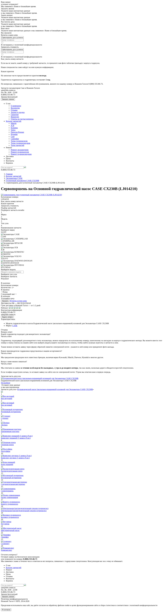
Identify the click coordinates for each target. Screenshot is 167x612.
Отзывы (14, 110)
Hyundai (14, 134)
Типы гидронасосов (19, 141)
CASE (14, 326)
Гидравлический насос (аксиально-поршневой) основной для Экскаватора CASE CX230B (55, 389)
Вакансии (15, 117)
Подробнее (5, 383)
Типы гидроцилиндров (20, 143)
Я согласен (6, 610)
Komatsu (14, 128)
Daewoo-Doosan (17, 132)
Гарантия (14, 115)
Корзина (9, 163)
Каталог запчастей (13, 121)
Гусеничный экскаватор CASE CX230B (22, 181)
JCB (12, 126)
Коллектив (15, 108)
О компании (16, 106)
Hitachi (13, 123)
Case (13, 137)
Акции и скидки (18, 112)
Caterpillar (15, 139)
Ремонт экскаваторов (19, 150)
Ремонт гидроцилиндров (21, 154)
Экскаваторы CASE (14, 178)
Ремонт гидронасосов (20, 152)
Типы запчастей (17, 145)
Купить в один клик (18, 301)
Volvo (13, 130)
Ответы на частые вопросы (22, 119)
